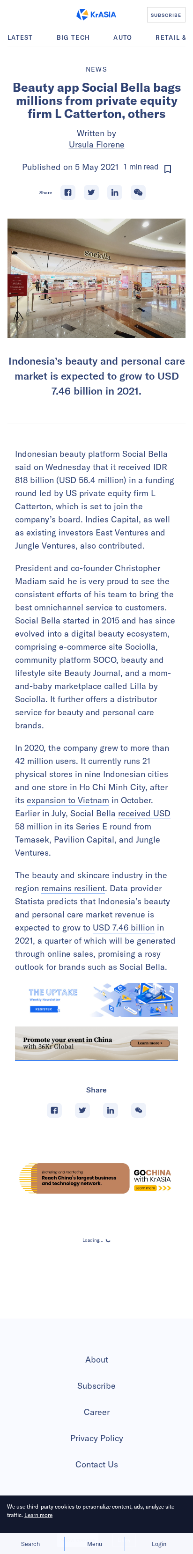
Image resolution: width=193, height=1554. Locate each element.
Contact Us (96, 1464)
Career (97, 1412)
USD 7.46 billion (124, 927)
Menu (94, 1543)
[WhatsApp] (138, 192)
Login (159, 1543)
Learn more (38, 1514)
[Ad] (96, 1178)
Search (30, 1543)
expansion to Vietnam (68, 800)
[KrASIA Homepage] (96, 14)
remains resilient (73, 888)
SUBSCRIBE (166, 15)
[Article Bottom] (96, 1043)
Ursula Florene (97, 144)
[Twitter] (91, 192)
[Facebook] (67, 192)
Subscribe (96, 1385)
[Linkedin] (114, 192)
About (96, 1359)
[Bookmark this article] (167, 168)
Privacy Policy (96, 1438)
